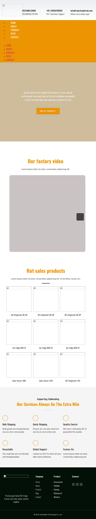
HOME (8, 45)
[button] (48, 40)
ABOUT (9, 49)
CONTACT (15, 37)
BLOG (8, 56)
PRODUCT (10, 52)
